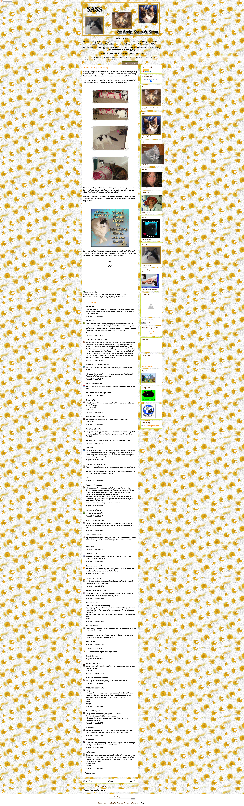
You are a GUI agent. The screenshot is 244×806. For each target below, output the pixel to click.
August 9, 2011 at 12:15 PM (95, 659)
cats (100, 297)
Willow (88, 752)
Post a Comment (90, 773)
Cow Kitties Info (96, 57)
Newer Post (87, 781)
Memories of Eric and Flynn (95, 678)
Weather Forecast (144, 366)
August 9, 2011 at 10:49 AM (95, 586)
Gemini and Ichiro (92, 566)
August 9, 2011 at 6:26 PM (94, 735)
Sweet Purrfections (92, 535)
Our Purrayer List (99, 60)
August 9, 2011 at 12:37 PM (95, 673)
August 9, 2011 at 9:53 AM (94, 561)
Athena (88, 727)
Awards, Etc (139, 57)
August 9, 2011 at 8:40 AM (94, 443)
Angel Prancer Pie (92, 578)
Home (85, 57)
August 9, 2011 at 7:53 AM (94, 424)
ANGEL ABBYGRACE (92, 688)
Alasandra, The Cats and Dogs (96, 365)
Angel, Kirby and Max (93, 520)
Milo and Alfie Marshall (94, 417)
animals (95, 297)
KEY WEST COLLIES (92, 649)
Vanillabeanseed (91, 553)
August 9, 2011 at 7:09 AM (94, 379)
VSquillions (87, 60)
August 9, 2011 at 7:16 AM (94, 395)
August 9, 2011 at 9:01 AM (94, 516)
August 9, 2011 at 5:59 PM (94, 723)
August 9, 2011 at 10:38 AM (95, 574)
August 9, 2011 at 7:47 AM (94, 412)
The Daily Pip (90, 626)
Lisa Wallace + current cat (94, 339)
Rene (87, 448)
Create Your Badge (155, 79)
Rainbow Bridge (151, 57)
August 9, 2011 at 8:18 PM (94, 748)
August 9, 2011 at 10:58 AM (95, 598)
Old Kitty (89, 321)
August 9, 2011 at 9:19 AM (94, 530)
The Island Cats (91, 429)
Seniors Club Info (109, 57)
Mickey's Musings (92, 711)
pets (108, 297)
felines (104, 297)
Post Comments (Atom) (115, 786)
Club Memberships (113, 60)
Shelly (113, 297)
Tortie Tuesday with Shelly (95, 67)
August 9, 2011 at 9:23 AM (94, 549)
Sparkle (88, 306)
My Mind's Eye (91, 663)
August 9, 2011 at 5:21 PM (94, 706)
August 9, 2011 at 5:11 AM (94, 335)
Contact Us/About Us (124, 57)
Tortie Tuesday (121, 297)
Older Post (133, 781)
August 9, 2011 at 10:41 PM (95, 768)
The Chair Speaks (92, 510)
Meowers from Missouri (94, 590)
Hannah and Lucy (92, 485)
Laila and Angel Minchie (94, 464)
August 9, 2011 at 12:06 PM (95, 644)
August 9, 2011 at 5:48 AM (94, 360)
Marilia (88, 740)
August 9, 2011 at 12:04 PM (95, 621)
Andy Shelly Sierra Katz (148, 79)
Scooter (88, 400)
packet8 (151, 333)
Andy (90, 297)
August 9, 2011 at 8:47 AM (94, 460)
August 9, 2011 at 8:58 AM (94, 506)
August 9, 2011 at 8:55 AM (94, 481)
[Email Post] (125, 294)
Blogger (143, 803)
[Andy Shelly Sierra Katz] (151, 82)
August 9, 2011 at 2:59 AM (94, 316)
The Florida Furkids (92, 383)
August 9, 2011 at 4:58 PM (94, 683)
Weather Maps (150, 366)
